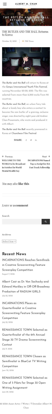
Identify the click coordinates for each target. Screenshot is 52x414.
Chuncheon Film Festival (24, 133)
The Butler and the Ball (13, 83)
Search (5, 216)
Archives (6, 235)
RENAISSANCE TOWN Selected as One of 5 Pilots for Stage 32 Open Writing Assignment (24, 383)
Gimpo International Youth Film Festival (26, 87)
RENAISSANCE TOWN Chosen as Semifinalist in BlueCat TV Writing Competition (24, 361)
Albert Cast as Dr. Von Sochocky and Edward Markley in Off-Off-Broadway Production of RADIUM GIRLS (26, 286)
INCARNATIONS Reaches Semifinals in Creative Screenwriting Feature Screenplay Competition (25, 265)
